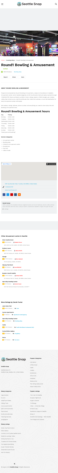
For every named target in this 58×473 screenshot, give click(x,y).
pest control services (7, 408)
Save (22, 77)
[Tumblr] (15, 194)
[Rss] (14, 463)
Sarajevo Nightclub (35, 398)
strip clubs (33, 375)
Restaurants (33, 381)
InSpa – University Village (37, 406)
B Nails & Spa (34, 408)
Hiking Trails (4, 403)
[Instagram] (11, 463)
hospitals (32, 378)
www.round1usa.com (11, 190)
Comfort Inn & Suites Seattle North (11, 433)
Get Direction (52, 164)
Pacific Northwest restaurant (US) (25, 327)
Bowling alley (18, 321)
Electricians (4, 411)
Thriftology (33, 403)
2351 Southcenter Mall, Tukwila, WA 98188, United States (21, 184)
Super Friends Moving (7, 447)
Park (17, 308)
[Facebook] (4, 194)
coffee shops (33, 365)
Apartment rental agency (20, 314)
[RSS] (19, 194)
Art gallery (17, 333)
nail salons (33, 362)
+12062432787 (9, 187)
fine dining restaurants (36, 384)
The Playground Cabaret (37, 419)
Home (3, 60)
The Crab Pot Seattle (36, 395)
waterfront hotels (6, 400)
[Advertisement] (29, 19)
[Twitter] (7, 194)
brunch (3, 398)
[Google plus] (11, 194)
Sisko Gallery (4, 430)
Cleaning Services (6, 416)
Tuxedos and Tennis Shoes (8, 441)
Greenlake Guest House (7, 449)
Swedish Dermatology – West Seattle (40, 416)
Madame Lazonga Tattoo (8, 436)
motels (32, 370)
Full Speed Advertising (7, 444)
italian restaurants (35, 386)
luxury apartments (6, 406)
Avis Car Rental (5, 452)
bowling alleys (10, 60)
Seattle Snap (14, 467)
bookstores (33, 373)
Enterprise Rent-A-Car (7, 439)
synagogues (4, 419)
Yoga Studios (4, 395)
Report (5, 77)
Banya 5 (32, 414)
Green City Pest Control (7, 428)
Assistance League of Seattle (38, 411)
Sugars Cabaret (34, 400)
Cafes (31, 367)
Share (14, 77)
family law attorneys (7, 414)
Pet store (16, 339)
